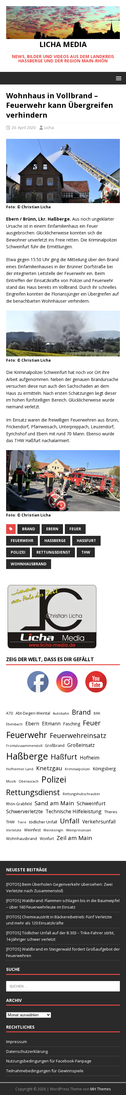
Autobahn (61, 713)
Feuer (75, 529)
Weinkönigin (53, 830)
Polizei (18, 552)
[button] (117, 77)
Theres (110, 811)
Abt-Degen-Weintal (33, 713)
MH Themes (100, 1089)
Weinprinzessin (78, 830)
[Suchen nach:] (63, 985)
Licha (49, 127)
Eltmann (51, 723)
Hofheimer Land (19, 769)
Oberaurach (29, 781)
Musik (11, 781)
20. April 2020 (23, 127)
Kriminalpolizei (77, 769)
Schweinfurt (91, 803)
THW (85, 552)
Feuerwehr (22, 540)
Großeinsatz (81, 745)
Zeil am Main (74, 838)
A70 (9, 713)
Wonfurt (47, 838)
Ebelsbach (14, 724)
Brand (28, 529)
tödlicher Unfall (43, 822)
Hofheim (89, 757)
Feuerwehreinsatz (78, 735)
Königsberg (104, 768)
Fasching (71, 724)
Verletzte (13, 830)
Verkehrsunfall (99, 821)
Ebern (52, 529)
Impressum (16, 1041)
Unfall (70, 820)
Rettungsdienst (53, 552)
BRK (97, 713)
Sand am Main (54, 803)
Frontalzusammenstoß (24, 745)
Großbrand (55, 745)
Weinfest (32, 830)
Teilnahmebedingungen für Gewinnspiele (44, 1070)
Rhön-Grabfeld (19, 804)
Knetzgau (49, 768)
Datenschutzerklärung (27, 1051)
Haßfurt (86, 540)
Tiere (21, 822)
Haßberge (55, 540)
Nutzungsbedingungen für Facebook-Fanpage (48, 1061)
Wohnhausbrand (28, 564)
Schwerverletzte (24, 811)
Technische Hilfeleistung (74, 811)
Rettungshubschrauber (81, 793)
